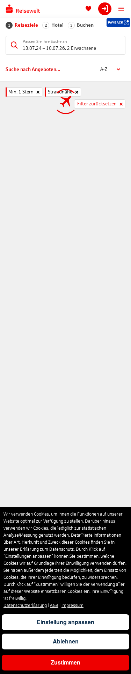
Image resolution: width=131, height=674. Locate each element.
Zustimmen (65, 662)
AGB (54, 605)
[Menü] (121, 8)
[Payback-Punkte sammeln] (118, 22)
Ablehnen (66, 641)
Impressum (72, 605)
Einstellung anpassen (65, 622)
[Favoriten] (88, 9)
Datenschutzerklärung (25, 605)
